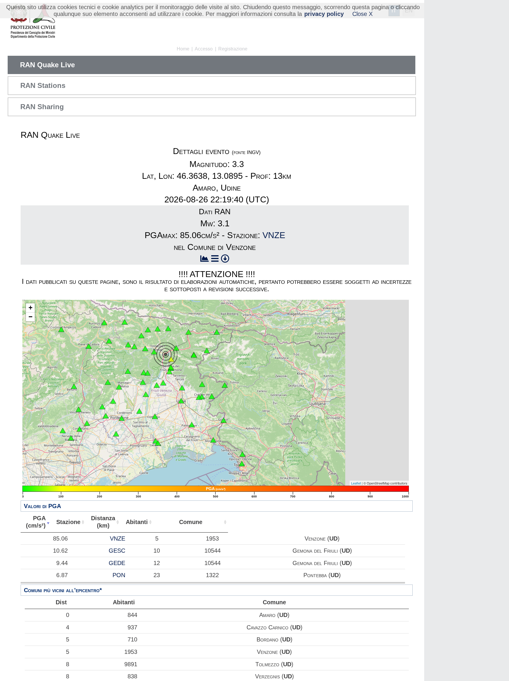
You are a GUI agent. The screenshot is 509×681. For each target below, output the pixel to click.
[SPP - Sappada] (125, 322)
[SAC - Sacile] (106, 416)
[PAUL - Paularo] (168, 328)
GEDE (117, 563)
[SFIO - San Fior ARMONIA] (87, 423)
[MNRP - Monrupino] (242, 454)
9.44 (62, 563)
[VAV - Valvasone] (139, 411)
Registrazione (232, 48)
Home (183, 48)
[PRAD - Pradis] (144, 372)
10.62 (60, 550)
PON (119, 575)
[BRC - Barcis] (108, 382)
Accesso (204, 48)
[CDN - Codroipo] (155, 416)
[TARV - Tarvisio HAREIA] (217, 332)
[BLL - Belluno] (74, 386)
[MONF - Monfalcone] (213, 440)
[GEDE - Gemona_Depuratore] (169, 371)
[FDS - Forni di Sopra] (109, 341)
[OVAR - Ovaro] (141, 335)
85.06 (60, 538)
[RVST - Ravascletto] (148, 330)
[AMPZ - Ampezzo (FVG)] (134, 346)
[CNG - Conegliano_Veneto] (79, 429)
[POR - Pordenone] (122, 418)
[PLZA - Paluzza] (158, 329)
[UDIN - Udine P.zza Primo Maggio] (181, 401)
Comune (190, 522)
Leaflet (356, 483)
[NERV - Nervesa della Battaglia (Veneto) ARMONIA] (71, 438)
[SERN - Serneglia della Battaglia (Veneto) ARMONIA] (63, 430)
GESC (117, 550)
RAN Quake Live (47, 65)
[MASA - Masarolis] (202, 384)
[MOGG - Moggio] (176, 348)
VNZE (273, 235)
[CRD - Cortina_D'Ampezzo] (61, 329)
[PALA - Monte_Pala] (148, 373)
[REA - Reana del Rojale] (182, 388)
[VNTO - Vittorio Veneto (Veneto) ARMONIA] (79, 409)
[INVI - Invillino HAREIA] (145, 348)
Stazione (68, 522)
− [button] (30, 316)
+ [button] (30, 307)
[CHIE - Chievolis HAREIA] (128, 371)
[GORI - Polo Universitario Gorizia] (224, 420)
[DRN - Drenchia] (225, 385)
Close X (362, 14)
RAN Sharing (42, 107)
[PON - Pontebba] (188, 332)
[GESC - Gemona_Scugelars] (171, 367)
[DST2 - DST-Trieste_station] (242, 463)
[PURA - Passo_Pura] (128, 345)
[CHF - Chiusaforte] (207, 350)
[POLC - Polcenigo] (102, 407)
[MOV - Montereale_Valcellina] (119, 387)
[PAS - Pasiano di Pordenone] (116, 434)
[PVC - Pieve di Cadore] (89, 346)
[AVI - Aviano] (113, 401)
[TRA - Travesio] (143, 382)
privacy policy (324, 14)
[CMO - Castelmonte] (212, 396)
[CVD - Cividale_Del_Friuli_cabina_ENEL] (199, 397)
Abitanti (137, 522)
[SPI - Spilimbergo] (146, 394)
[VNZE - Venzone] (171, 359)
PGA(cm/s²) (36, 522)
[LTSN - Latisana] (158, 443)
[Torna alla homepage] (32, 21)
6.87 (62, 575)
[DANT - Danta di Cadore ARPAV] (104, 322)
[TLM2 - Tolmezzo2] (154, 352)
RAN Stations (42, 85)
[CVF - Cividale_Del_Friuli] (202, 397)
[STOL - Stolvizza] (194, 355)
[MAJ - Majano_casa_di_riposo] (163, 383)
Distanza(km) (103, 522)
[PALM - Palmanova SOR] (192, 425)
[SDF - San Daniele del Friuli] (157, 385)
